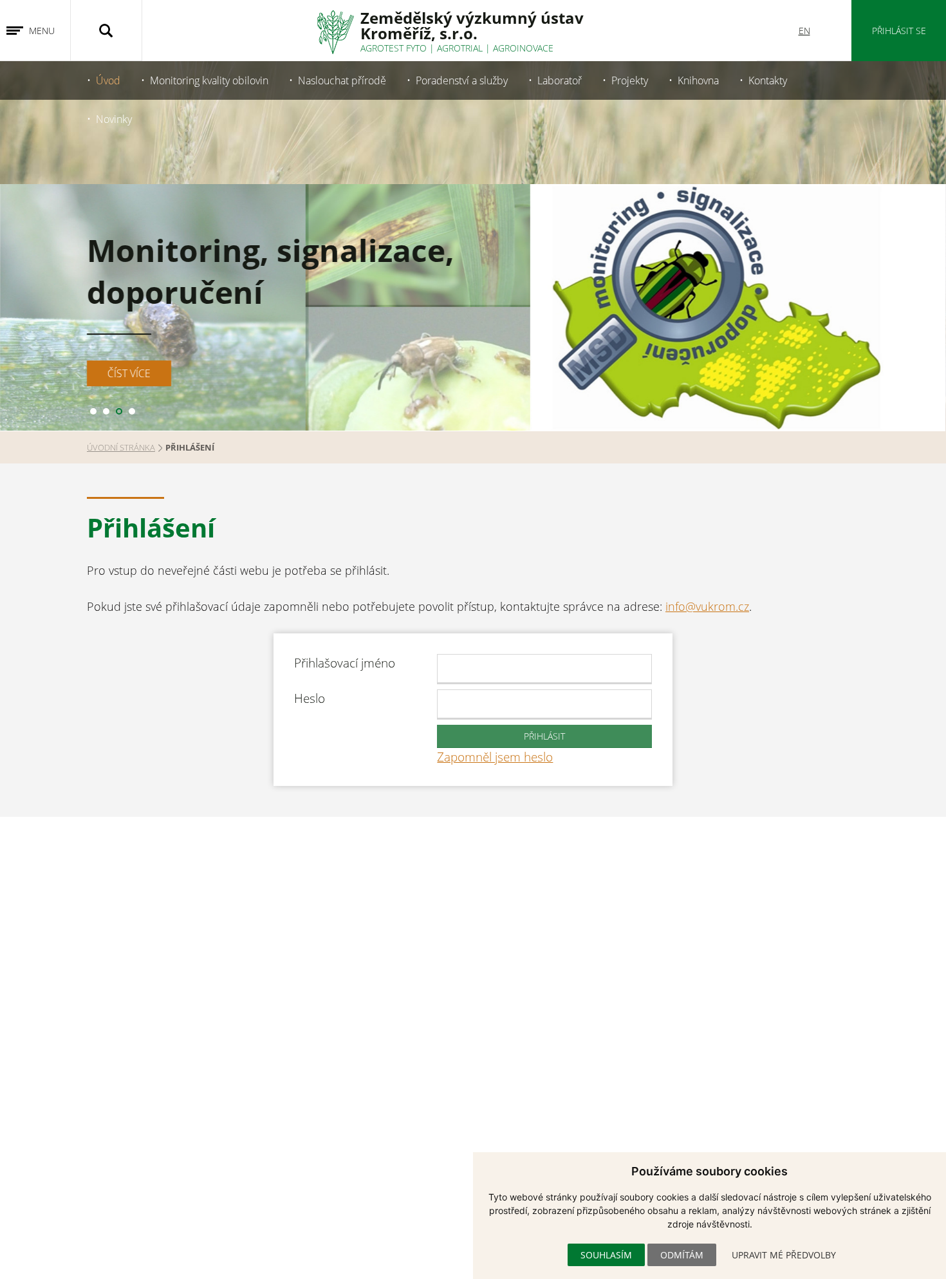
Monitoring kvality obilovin (209, 80)
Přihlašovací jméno (344, 662)
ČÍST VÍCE (129, 373)
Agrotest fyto (393, 48)
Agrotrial (460, 48)
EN (804, 30)
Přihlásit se (899, 30)
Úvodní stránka (121, 447)
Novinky (114, 119)
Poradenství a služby (462, 80)
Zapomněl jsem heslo (495, 756)
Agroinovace (523, 48)
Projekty (629, 80)
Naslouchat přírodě (342, 80)
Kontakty (767, 80)
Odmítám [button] (681, 1255)
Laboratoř (559, 80)
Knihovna (698, 80)
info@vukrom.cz (707, 606)
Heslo (309, 698)
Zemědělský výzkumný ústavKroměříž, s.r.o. (472, 25)
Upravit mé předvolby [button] (784, 1255)
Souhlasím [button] (606, 1255)
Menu (42, 30)
